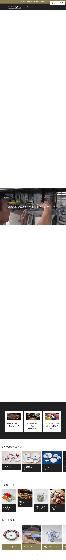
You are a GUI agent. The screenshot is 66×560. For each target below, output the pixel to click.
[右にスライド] (37, 475)
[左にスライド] (29, 475)
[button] (6, 7)
